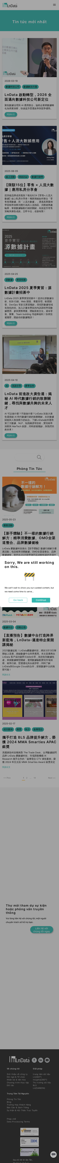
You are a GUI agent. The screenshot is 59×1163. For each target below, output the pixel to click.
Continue (41, 600)
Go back (18, 600)
